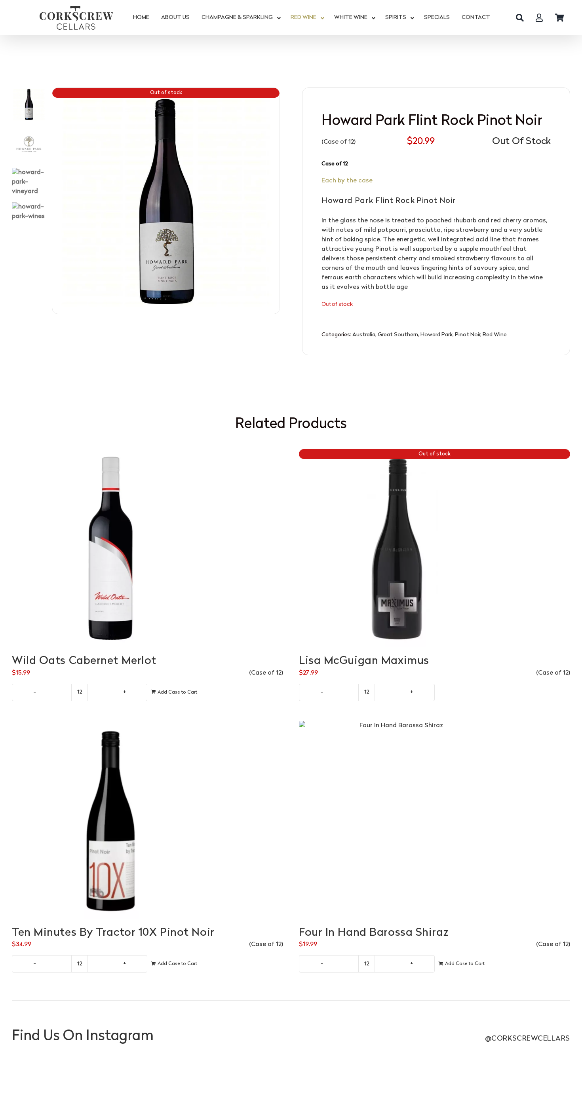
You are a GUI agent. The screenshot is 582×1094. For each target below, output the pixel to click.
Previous (58, 201)
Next (274, 201)
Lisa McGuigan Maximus (364, 661)
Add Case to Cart (177, 692)
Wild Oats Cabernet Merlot (84, 661)
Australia (363, 335)
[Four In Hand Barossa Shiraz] (434, 820)
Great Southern (398, 335)
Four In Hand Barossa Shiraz (374, 933)
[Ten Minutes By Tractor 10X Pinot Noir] (147, 820)
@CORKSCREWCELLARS (527, 1039)
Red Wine (495, 335)
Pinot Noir (467, 335)
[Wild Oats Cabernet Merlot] (147, 548)
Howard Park (436, 335)
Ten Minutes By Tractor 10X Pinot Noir (113, 933)
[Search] (520, 18)
